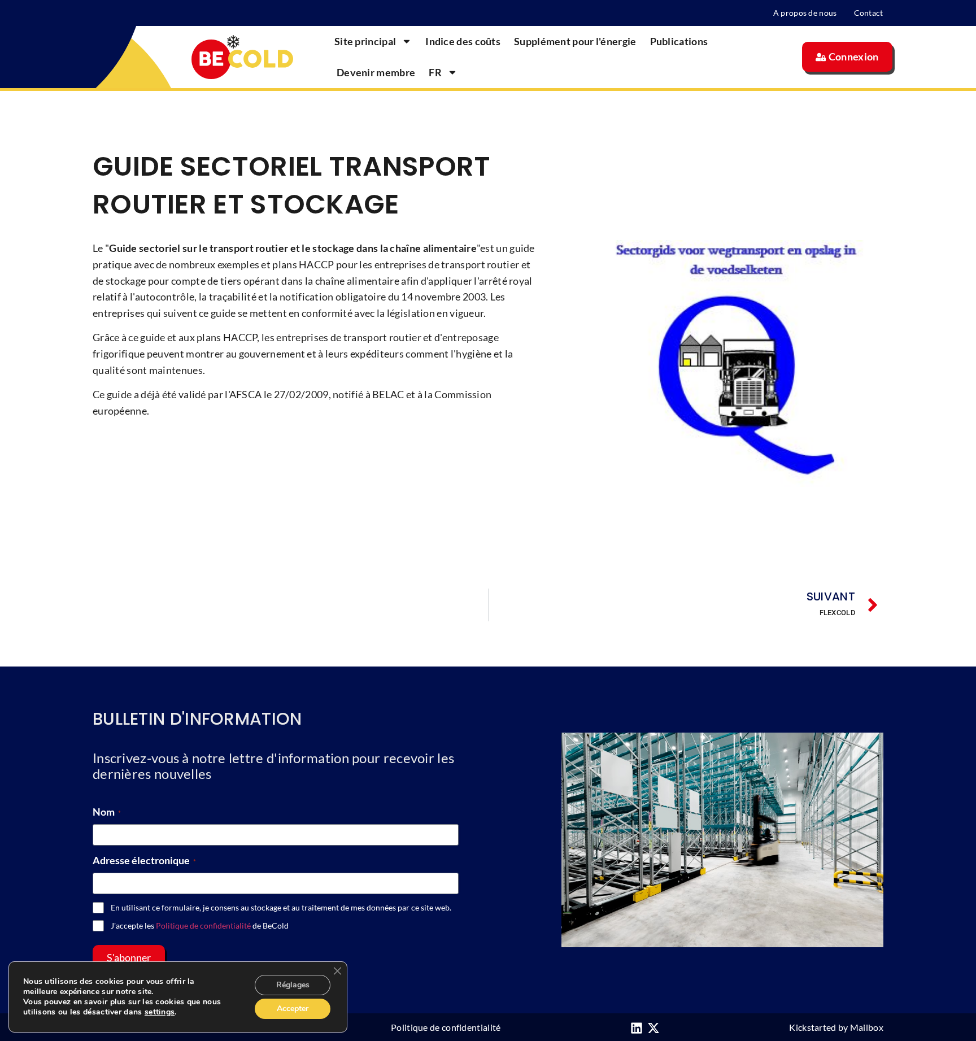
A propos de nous (805, 13)
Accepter (292, 1008)
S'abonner (129, 957)
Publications (679, 41)
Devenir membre (376, 72)
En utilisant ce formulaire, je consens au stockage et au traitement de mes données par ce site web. (281, 907)
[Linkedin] (636, 1028)
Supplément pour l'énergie (575, 41)
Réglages (293, 984)
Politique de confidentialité (203, 925)
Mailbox (866, 1027)
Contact (868, 13)
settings (160, 1012)
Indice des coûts (462, 41)
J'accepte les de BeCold (200, 925)
